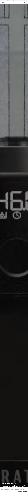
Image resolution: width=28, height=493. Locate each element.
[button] (24, 2)
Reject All (25, 491)
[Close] (27, 488)
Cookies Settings (2, 491)
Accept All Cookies (20, 491)
